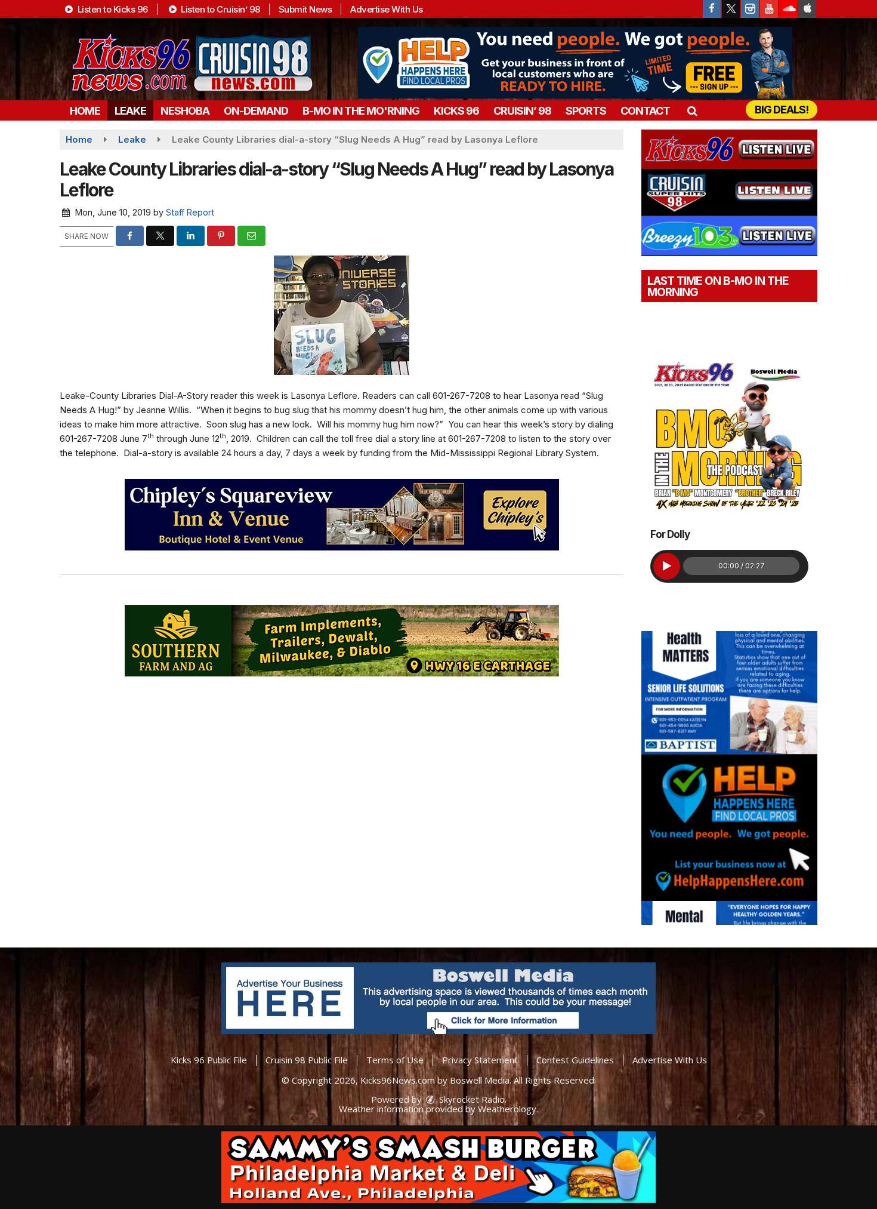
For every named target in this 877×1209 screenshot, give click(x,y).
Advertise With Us (386, 9)
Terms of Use (395, 1060)
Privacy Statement (480, 1060)
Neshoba (184, 110)
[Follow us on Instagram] (750, 9)
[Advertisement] (575, 63)
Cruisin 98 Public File (306, 1060)
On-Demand (256, 110)
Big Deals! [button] (781, 109)
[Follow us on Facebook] (712, 9)
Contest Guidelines (575, 1060)
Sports (586, 110)
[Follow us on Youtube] (769, 9)
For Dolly (670, 534)
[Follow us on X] (731, 9)
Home (85, 110)
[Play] (666, 566)
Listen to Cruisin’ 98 (219, 9)
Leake (130, 110)
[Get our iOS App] (807, 9)
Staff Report (190, 212)
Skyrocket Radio (471, 1099)
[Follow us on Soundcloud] (788, 9)
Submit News (305, 9)
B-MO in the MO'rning (360, 110)
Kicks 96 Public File (209, 1060)
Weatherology (507, 1109)
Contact (645, 110)
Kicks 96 (456, 110)
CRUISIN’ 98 (522, 110)
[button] (691, 110)
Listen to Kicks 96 (111, 9)
